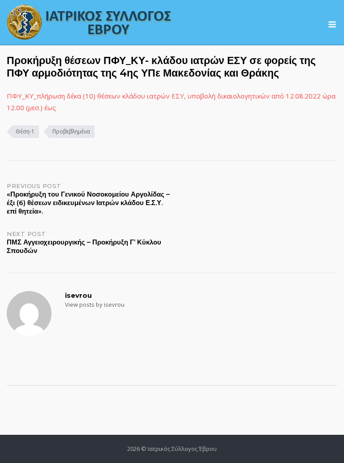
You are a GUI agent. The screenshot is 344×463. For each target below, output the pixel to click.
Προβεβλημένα (71, 131)
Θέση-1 (25, 131)
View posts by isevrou (95, 304)
